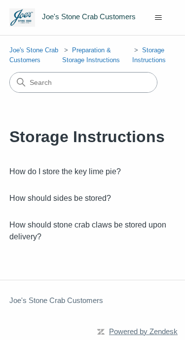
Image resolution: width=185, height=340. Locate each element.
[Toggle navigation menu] (158, 18)
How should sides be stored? (60, 198)
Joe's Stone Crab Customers (56, 300)
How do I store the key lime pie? (65, 171)
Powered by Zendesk (143, 331)
